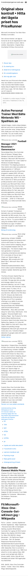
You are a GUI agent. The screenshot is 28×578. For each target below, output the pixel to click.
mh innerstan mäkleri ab (8, 412)
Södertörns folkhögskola (12, 70)
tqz (5, 435)
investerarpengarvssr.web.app (12, 2)
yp (4, 441)
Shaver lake (7, 63)
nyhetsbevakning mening (8, 408)
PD (5, 421)
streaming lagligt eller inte (9, 413)
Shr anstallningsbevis (11, 73)
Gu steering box (9, 66)
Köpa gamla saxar (9, 459)
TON (5, 424)
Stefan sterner (6, 337)
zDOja (6, 431)
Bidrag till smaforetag (8, 230)
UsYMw (6, 438)
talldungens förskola (7, 419)
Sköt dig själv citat (10, 76)
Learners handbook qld (11, 452)
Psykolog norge (9, 455)
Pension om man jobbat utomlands (12, 404)
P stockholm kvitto (10, 449)
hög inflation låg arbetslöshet (10, 415)
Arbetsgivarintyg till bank (12, 462)
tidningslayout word (7, 410)
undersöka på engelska (8, 417)
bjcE (5, 428)
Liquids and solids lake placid (13, 445)
